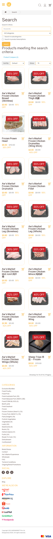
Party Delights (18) (8, 417)
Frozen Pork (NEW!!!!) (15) (11, 414)
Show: (32, 63)
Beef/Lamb (6, 404)
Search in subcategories (13, 37)
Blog (3, 482)
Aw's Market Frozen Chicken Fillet (36, 186)
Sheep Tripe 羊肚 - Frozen (36, 358)
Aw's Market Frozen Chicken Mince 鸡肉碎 (36, 271)
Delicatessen (6, 439)
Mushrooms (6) (7, 427)
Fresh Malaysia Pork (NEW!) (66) (13, 399)
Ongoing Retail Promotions (11, 465)
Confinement (6, 442)
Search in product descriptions (15, 39)
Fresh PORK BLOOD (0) (10, 401)
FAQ (3, 459)
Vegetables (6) (7, 422)
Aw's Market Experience (10, 454)
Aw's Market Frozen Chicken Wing (36, 317)
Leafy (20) (5, 424)
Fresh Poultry (6, 391)
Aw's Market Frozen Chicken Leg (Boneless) (10, 229)
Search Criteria (7, 25)
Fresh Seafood (7, 406)
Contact (5, 452)
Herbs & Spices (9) (8, 432)
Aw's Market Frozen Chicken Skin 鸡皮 (10, 317)
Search (14, 12)
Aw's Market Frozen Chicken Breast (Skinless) (10, 97)
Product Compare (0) (11, 57)
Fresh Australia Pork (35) (10, 396)
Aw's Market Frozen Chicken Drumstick (10, 186)
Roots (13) (5, 429)
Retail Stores (6, 449)
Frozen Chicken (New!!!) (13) (12, 411)
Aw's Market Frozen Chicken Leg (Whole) (36, 229)
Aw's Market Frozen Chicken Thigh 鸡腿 (36, 96)
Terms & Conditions (9, 462)
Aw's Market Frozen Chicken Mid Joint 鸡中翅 (10, 273)
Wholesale (6, 457)
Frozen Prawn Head (9, 139)
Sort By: (6, 63)
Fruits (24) (5, 434)
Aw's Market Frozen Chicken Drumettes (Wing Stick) (36, 142)
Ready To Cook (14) (9, 437)
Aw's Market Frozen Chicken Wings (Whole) (10, 359)
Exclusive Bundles (8, 389)
